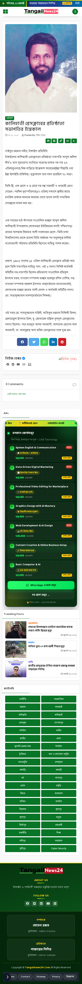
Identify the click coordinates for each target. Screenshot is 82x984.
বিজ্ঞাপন (70, 976)
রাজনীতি (22, 832)
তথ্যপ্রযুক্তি (22, 762)
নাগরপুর (58, 777)
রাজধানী (58, 824)
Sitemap (41, 976)
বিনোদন (22, 809)
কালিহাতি (23, 714)
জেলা (58, 738)
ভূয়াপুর (23, 817)
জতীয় (30, 662)
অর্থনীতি (22, 699)
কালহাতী (58, 706)
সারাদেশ (58, 840)
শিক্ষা (58, 832)
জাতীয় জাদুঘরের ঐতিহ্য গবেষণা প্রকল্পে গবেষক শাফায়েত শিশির (51, 668)
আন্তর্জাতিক (33, 623)
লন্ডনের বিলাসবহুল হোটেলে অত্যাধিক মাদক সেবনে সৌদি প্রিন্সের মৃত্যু (50, 629)
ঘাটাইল (22, 730)
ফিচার (22, 793)
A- (74, 141)
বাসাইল (31, 642)
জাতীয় (22, 738)
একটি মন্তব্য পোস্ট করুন (16, 394)
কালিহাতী (9, 118)
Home (11, 976)
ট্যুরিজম (22, 754)
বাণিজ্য (23, 801)
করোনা (23, 706)
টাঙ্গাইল (58, 746)
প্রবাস (22, 785)
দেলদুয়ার (59, 762)
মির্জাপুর (22, 824)
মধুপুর (58, 817)
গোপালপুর (58, 722)
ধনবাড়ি (23, 769)
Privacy (56, 976)
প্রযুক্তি (58, 785)
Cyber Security (58, 848)
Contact (25, 976)
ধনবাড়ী (59, 769)
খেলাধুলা (22, 722)
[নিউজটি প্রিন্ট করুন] (54, 141)
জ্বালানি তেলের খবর (22, 746)
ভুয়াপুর (59, 809)
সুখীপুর (23, 848)
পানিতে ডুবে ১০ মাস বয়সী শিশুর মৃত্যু (46, 647)
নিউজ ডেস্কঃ (13, 358)
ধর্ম (22, 777)
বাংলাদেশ (59, 793)
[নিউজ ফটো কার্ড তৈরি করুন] (48, 141)
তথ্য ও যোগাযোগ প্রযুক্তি (59, 754)
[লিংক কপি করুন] (61, 141)
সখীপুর (23, 840)
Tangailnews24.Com (37, 967)
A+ (67, 141)
